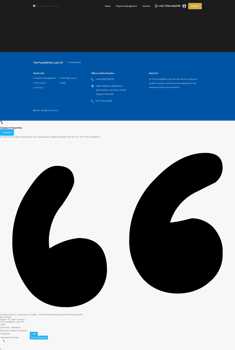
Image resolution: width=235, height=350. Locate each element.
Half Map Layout (69, 78)
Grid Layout (40, 83)
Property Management (126, 6)
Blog (63, 83)
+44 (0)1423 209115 (105, 79)
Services (146, 6)
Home (107, 6)
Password (4, 330)
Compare (7, 132)
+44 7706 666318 (169, 6)
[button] (0, 349)
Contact (39, 88)
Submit (195, 6)
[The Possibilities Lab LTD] (46, 6)
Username (5, 327)
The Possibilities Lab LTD (48, 62)
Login (33, 333)
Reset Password (39, 337)
